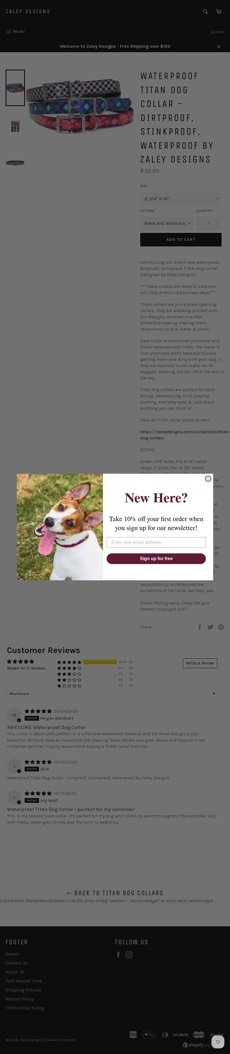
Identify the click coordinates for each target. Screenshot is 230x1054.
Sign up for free (156, 558)
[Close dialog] (208, 479)
